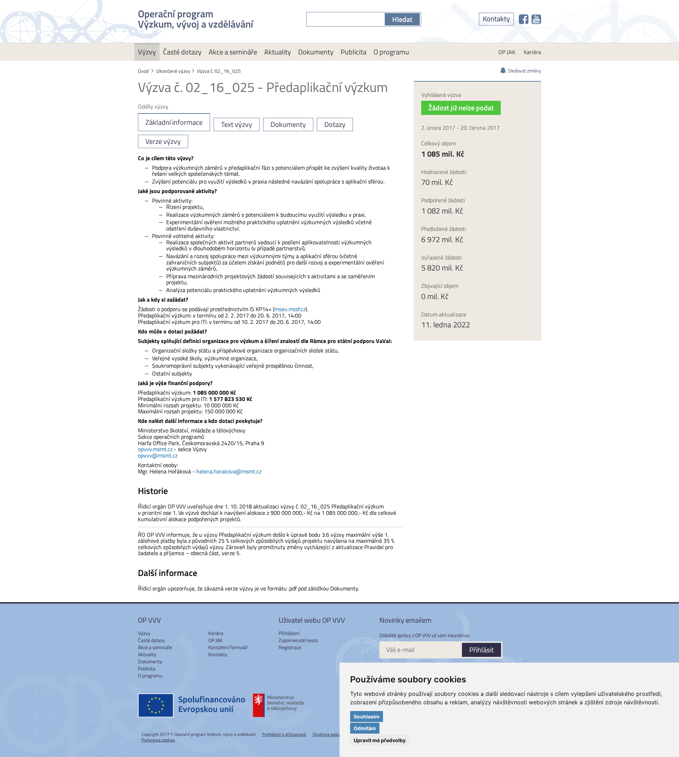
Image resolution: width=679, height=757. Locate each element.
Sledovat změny (524, 71)
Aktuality (277, 51)
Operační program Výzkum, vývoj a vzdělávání (195, 17)
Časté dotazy (182, 51)
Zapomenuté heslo (298, 640)
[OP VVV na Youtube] (536, 19)
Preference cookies (158, 739)
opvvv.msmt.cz (155, 449)
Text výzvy (236, 124)
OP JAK (506, 52)
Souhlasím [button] (366, 717)
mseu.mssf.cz (290, 309)
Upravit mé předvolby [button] (380, 740)
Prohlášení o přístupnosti (284, 734)
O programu (391, 51)
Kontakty (496, 18)
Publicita (353, 51)
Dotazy (335, 124)
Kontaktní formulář (228, 647)
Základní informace (174, 122)
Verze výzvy (163, 141)
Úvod (143, 71)
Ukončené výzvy (173, 71)
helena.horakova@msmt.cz (228, 471)
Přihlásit (481, 649)
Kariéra (532, 52)
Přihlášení (289, 633)
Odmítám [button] (365, 728)
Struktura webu (326, 734)
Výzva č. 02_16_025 (219, 71)
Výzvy (147, 51)
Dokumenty (315, 51)
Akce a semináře (233, 51)
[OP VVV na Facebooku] (523, 19)
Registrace (290, 647)
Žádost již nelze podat (461, 107)
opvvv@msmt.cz (158, 455)
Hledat (402, 19)
